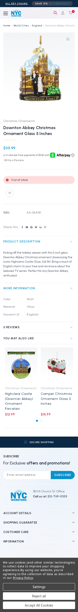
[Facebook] (22, 227)
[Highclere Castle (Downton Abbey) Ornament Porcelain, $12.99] (21, 365)
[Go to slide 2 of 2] (41, 421)
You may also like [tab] (18, 338)
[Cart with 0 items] (69, 13)
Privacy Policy (23, 578)
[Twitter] (36, 227)
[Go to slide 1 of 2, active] (37, 421)
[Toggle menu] (5, 13)
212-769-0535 (57, 496)
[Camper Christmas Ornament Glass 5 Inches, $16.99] (57, 365)
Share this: (11, 227)
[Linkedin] (40, 227)
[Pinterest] (45, 227)
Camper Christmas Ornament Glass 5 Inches (56, 399)
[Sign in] (63, 13)
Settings (39, 587)
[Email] (27, 227)
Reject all (39, 596)
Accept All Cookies (39, 605)
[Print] (31, 227)
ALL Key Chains (16, 3)
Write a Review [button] (14, 160)
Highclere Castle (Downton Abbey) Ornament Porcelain (19, 401)
